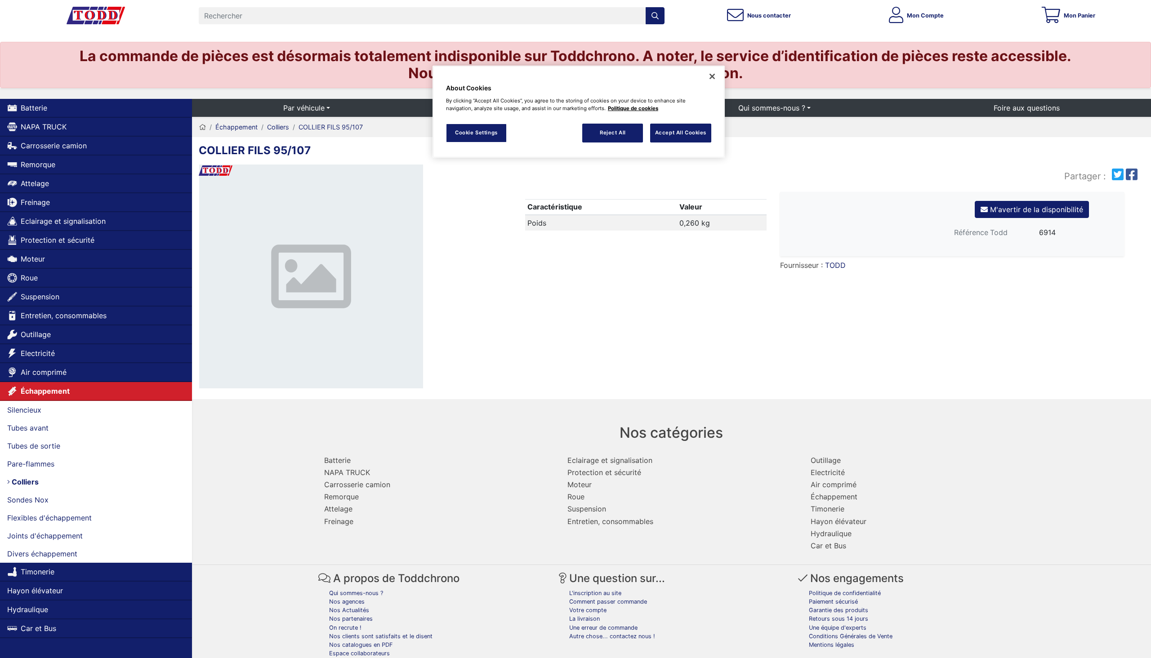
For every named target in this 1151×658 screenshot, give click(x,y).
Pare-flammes (30, 463)
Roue (29, 277)
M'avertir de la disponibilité (1035, 209)
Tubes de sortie (33, 445)
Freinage (35, 202)
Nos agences (347, 601)
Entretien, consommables (64, 315)
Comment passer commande (608, 601)
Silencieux (24, 409)
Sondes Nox (28, 499)
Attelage (35, 183)
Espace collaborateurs (359, 653)
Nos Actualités (349, 610)
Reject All (613, 132)
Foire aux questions (1027, 107)
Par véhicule (304, 107)
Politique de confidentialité (845, 593)
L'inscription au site (595, 593)
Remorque (38, 164)
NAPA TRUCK (44, 126)
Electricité (38, 353)
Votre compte (588, 610)
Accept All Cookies (680, 132)
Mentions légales (831, 644)
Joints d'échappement (45, 535)
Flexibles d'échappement (49, 517)
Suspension (40, 296)
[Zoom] (311, 278)
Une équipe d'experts (837, 627)
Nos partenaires (351, 618)
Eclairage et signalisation (63, 221)
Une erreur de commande (603, 627)
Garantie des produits (838, 610)
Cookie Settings (476, 132)
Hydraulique (27, 609)
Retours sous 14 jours (838, 618)
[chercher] (655, 15)
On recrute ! (345, 627)
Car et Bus (38, 628)
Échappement (45, 391)
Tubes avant (28, 427)
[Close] (712, 76)
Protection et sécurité (57, 240)
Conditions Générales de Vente (850, 636)
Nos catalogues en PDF (361, 644)
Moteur (33, 258)
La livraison (584, 618)
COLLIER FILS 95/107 (331, 127)
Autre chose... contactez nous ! (612, 636)
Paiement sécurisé (833, 601)
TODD (835, 265)
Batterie (34, 107)
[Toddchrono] (96, 16)
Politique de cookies (633, 108)
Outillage (36, 334)
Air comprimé (44, 372)
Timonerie (37, 571)
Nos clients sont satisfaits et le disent (381, 636)
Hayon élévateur (35, 590)
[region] (579, 112)
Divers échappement (42, 553)
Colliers (24, 481)
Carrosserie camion (54, 145)
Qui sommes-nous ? (771, 107)
